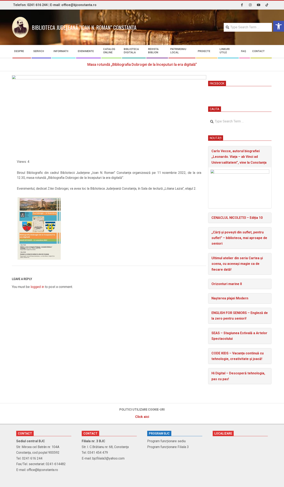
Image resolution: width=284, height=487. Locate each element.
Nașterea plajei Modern (229, 298)
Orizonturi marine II (226, 284)
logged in (37, 287)
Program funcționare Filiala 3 (168, 447)
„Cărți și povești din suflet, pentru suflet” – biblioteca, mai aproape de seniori (239, 238)
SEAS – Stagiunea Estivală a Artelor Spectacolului (239, 336)
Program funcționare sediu (166, 441)
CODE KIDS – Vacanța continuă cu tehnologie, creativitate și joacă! (237, 356)
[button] (278, 26)
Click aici (142, 417)
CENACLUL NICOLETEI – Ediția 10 (237, 218)
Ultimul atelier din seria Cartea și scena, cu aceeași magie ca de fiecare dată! (237, 264)
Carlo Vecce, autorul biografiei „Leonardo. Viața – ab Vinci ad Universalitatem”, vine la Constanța (239, 156)
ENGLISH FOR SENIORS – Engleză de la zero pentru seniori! (239, 315)
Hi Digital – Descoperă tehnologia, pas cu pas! (238, 376)
